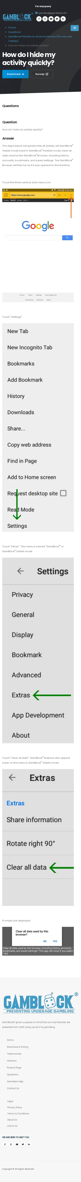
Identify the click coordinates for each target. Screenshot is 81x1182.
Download (14, 74)
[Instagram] (45, 18)
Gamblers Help (15, 1081)
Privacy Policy (14, 1107)
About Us (12, 1119)
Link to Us (12, 1125)
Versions (12, 1060)
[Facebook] (39, 18)
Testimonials (14, 1053)
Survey (40, 74)
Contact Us (13, 1088)
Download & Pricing (17, 1046)
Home (10, 1040)
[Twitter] (57, 18)
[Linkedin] (63, 18)
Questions (12, 1074)
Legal (10, 1101)
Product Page (14, 1067)
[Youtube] (51, 18)
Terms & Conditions (18, 1113)
